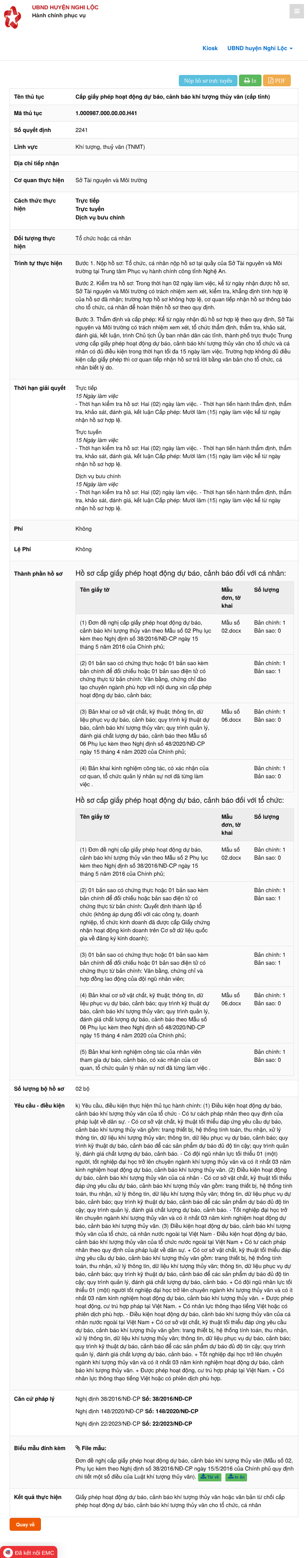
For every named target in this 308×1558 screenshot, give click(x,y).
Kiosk (210, 48)
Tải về (212, 1477)
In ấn (239, 1477)
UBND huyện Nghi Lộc (65, 7)
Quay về (25, 1524)
